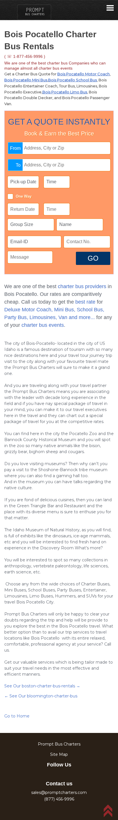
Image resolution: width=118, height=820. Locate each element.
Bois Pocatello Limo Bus (64, 92)
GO (93, 258)
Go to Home (17, 716)
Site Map (59, 754)
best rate (85, 302)
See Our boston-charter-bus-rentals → (42, 686)
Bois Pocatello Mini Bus (25, 80)
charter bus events (42, 325)
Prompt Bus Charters (59, 744)
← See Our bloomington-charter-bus (40, 696)
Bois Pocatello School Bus (72, 80)
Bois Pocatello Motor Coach (83, 74)
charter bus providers (82, 286)
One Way (24, 196)
